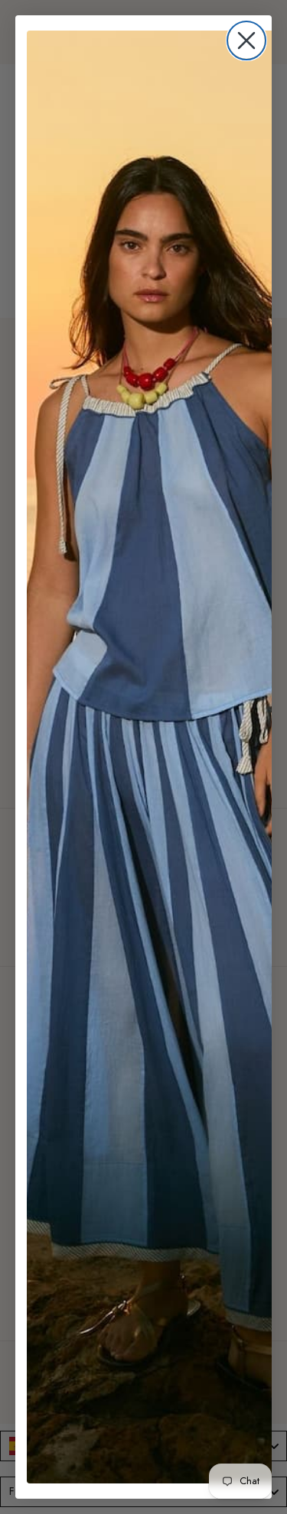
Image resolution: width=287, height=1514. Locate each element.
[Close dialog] (246, 40)
